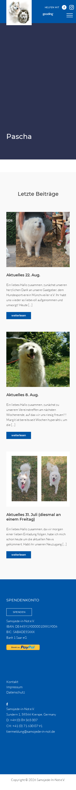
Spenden (19, 612)
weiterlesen (18, 315)
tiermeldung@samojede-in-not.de (30, 731)
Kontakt (12, 682)
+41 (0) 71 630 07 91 (27, 726)
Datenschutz (15, 692)
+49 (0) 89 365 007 (24, 720)
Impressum (14, 687)
